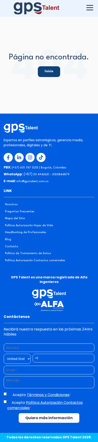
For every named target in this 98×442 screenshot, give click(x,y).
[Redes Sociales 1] (8, 157)
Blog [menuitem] (8, 239)
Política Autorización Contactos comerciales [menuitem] (35, 260)
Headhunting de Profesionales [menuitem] (25, 232)
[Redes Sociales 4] (41, 157)
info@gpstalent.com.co (32, 181)
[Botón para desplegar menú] (90, 7)
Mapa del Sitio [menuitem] (15, 218)
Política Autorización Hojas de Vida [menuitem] (29, 225)
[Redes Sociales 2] (19, 157)
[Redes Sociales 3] (30, 157)
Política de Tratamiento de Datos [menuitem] (28, 253)
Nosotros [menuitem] (11, 204)
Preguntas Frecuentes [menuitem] (19, 211)
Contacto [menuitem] (11, 246)
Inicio (49, 71)
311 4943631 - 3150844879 (51, 174)
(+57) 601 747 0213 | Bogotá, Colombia (39, 167)
